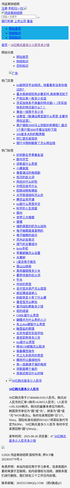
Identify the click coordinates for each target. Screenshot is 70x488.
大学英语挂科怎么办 (29, 195)
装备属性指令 (25, 351)
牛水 (19, 279)
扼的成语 (22, 311)
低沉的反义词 (25, 177)
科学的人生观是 (26, 208)
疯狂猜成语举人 (26, 293)
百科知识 (15, 37)
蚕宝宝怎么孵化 (26, 302)
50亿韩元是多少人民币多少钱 (30, 45)
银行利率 (7, 21)
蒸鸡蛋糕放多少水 (28, 270)
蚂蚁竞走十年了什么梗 (31, 297)
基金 (30, 21)
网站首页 (15, 28)
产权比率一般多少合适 (31, 98)
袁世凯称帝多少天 (28, 337)
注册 (4, 8)
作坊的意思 (23, 284)
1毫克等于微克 (26, 261)
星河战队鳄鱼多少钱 (29, 306)
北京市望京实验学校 (29, 333)
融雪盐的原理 (25, 328)
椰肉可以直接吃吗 (28, 360)
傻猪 (19, 221)
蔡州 (19, 212)
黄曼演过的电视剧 (28, 172)
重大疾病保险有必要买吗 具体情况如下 (42, 94)
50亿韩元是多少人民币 (24, 389)
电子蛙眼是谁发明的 (29, 230)
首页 (4, 45)
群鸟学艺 (22, 159)
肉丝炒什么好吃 (26, 181)
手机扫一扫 (16, 8)
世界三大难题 (25, 217)
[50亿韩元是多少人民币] (25, 380)
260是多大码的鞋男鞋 (30, 134)
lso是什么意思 (25, 342)
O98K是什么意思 (27, 315)
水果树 (20, 257)
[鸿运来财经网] (11, 12)
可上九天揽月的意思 (29, 355)
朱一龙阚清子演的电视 (31, 364)
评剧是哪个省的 (26, 368)
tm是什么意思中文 (28, 204)
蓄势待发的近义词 (28, 275)
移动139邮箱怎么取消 (30, 346)
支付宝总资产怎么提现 (31, 288)
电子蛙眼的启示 (26, 235)
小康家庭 (22, 168)
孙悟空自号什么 (26, 186)
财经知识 (15, 33)
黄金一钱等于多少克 (29, 111)
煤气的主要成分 (26, 244)
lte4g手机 (22, 248)
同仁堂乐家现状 (26, 138)
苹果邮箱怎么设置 (28, 253)
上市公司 (20, 21)
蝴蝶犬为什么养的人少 (31, 319)
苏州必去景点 (25, 239)
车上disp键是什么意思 (30, 324)
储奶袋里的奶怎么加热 (31, 226)
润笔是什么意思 (26, 163)
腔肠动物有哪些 (26, 190)
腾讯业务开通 (25, 199)
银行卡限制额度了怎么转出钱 (35, 143)
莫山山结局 (23, 266)
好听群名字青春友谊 (29, 155)
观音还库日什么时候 (29, 373)
